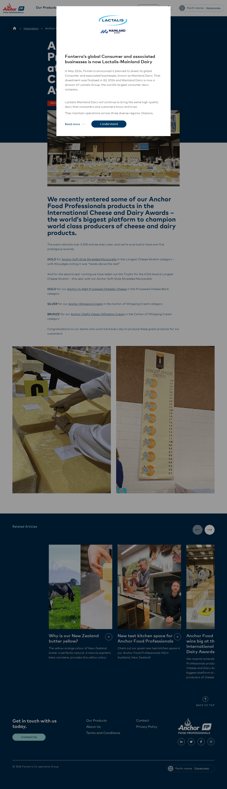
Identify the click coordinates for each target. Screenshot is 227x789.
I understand (109, 124)
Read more (72, 124)
